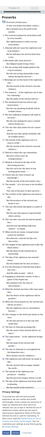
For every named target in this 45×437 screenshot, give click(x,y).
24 (3, 289)
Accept (6, 433)
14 (3, 175)
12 (3, 152)
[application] (22, 11)
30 (3, 359)
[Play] (1, 12)
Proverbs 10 (14, 8)
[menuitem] (3, 2)
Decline (15, 433)
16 (3, 194)
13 (3, 162)
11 (3, 140)
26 (3, 314)
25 (3, 301)
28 (3, 336)
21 (3, 257)
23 (3, 276)
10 (3, 127)
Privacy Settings (11, 426)
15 (3, 184)
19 (3, 232)
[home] (3, 2)
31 (3, 371)
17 (3, 206)
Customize (26, 433)
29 (3, 349)
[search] (42, 3)
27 (3, 327)
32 (3, 381)
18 (3, 219)
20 (3, 244)
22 (3, 267)
